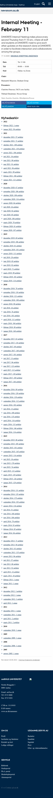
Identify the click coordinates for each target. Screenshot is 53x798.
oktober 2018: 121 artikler (13, 296)
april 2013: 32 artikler (11, 572)
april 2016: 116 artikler (11, 420)
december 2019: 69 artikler (13, 238)
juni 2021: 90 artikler (11, 160)
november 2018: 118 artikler (13, 292)
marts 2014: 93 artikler (11, 525)
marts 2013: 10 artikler (11, 575)
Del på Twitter (32, 103)
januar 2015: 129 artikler (12, 482)
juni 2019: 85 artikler (11, 261)
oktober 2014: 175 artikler (13, 498)
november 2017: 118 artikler (13, 343)
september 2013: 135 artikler (14, 552)
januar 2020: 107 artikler (12, 230)
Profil (3, 736)
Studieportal (5, 768)
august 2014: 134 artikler (12, 506)
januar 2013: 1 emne (10, 583)
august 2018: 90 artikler (12, 304)
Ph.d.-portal (5, 771)
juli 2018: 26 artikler (11, 308)
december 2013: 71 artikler (13, 541)
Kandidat (31, 739)
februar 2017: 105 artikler (12, 378)
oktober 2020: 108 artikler (13, 195)
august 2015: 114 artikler (12, 455)
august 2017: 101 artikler (12, 354)
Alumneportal (6, 777)
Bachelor (31, 736)
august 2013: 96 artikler (12, 556)
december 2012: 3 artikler (12, 591)
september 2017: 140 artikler (14, 350)
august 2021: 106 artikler (12, 152)
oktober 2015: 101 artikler (13, 447)
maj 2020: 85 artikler (11, 214)
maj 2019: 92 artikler (11, 265)
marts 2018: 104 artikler (12, 323)
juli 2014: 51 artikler (11, 510)
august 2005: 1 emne (11, 653)
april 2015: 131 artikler (11, 471)
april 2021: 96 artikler (11, 168)
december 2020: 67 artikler (13, 187)
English (37, 4)
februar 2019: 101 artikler (12, 277)
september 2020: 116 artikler (14, 199)
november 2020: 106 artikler (13, 191)
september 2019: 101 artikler (14, 249)
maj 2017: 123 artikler (11, 366)
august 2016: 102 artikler (12, 405)
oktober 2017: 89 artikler (12, 346)
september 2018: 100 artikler (14, 300)
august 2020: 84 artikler (12, 203)
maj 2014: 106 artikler (11, 517)
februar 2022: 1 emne (11, 125)
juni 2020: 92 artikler (11, 211)
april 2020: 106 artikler (11, 218)
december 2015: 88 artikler (13, 440)
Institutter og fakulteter (9, 739)
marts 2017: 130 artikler (12, 374)
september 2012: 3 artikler (13, 599)
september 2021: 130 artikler (14, 148)
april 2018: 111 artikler (11, 319)
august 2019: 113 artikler (12, 253)
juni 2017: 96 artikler (11, 362)
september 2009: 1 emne (12, 638)
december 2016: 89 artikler (13, 389)
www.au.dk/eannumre (9, 711)
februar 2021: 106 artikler (12, 176)
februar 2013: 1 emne (11, 579)
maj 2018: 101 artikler (11, 315)
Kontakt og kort (7, 742)
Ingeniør (31, 742)
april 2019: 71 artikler (11, 269)
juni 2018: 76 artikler (11, 311)
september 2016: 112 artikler (14, 401)
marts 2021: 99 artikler (11, 172)
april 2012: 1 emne (10, 603)
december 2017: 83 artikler (13, 339)
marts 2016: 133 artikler (12, 424)
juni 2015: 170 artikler (11, 463)
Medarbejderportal (8, 774)
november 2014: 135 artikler (13, 494)
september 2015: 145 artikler (14, 451)
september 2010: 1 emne (12, 630)
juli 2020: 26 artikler (11, 207)
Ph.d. (30, 745)
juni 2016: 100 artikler (11, 412)
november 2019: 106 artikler (13, 242)
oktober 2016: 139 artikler (13, 397)
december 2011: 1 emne (12, 611)
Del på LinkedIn (8, 106)
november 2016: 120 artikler (13, 393)
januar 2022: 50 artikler (12, 129)
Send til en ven (33, 106)
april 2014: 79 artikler (11, 521)
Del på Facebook (8, 103)
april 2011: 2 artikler (11, 618)
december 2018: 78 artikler (13, 288)
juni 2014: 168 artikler (11, 513)
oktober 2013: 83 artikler (12, 548)
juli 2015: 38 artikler (11, 459)
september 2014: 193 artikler (14, 502)
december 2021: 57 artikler (13, 137)
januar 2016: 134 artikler (12, 432)
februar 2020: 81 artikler (12, 226)
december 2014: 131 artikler (13, 490)
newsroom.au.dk (10, 10)
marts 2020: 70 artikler (11, 222)
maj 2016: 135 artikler (11, 416)
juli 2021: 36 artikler (11, 156)
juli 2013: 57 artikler (11, 560)
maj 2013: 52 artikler (11, 568)
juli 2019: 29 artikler (11, 257)
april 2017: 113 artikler (11, 370)
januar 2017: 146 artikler (12, 381)
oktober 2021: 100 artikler (13, 145)
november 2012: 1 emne (12, 595)
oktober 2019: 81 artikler (12, 245)
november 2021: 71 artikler (13, 141)
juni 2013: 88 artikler (11, 564)
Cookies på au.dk (12, 787)
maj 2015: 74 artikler (11, 467)
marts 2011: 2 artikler (11, 622)
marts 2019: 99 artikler (11, 273)
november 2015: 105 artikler (13, 444)
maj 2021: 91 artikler (11, 164)
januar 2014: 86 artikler (12, 533)
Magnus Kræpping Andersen (24, 56)
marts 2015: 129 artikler (12, 475)
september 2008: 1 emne (12, 645)
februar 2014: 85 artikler (12, 529)
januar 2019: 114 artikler (12, 280)
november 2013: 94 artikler (13, 544)
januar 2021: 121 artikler (12, 180)
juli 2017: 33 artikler (11, 358)
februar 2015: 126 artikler (12, 478)
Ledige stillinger (7, 745)
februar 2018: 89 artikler (12, 327)
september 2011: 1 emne (12, 614)
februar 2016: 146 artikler (12, 428)
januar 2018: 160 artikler (12, 331)
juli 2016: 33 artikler (11, 409)
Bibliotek (4, 765)
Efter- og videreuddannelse (37, 748)
